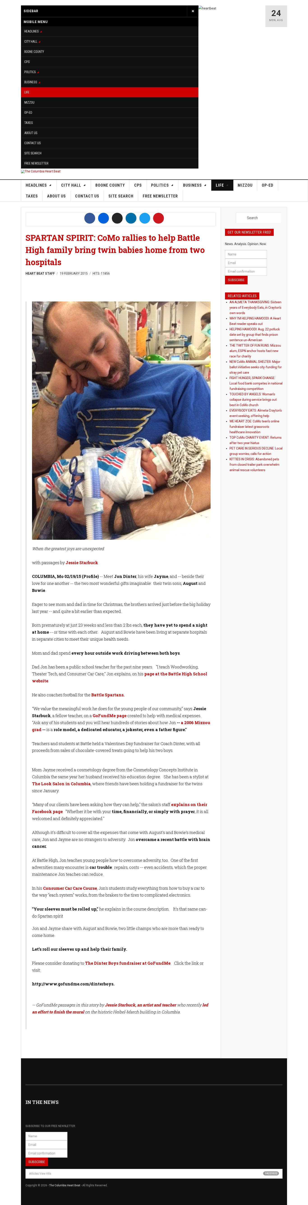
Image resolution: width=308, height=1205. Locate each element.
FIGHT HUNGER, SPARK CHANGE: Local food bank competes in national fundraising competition (256, 383)
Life (26, 92)
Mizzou (29, 102)
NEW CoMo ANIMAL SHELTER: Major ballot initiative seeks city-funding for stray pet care (256, 367)
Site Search (32, 153)
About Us (30, 133)
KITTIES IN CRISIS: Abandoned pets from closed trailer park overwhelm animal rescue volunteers (254, 464)
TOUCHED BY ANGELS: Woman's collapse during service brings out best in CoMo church (253, 399)
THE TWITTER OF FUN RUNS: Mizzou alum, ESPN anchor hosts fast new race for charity (255, 351)
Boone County (34, 51)
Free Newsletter (36, 163)
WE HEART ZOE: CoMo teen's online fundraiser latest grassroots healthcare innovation (254, 426)
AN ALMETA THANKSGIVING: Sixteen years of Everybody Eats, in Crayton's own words (255, 307)
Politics (30, 72)
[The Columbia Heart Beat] (40, 171)
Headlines (31, 31)
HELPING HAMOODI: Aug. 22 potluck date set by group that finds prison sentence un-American (255, 334)
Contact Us (32, 143)
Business (30, 82)
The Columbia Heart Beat (64, 1185)
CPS (27, 62)
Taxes (28, 123)
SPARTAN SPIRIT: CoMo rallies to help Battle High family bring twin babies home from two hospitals (115, 249)
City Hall (30, 41)
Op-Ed (28, 112)
